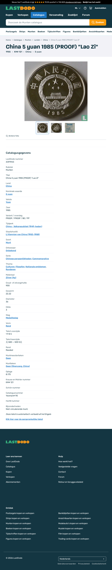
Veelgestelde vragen (67, 466)
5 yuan (38, 52)
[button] (90, 8)
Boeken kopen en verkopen (18, 528)
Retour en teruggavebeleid (70, 482)
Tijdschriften (54, 31)
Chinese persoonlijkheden (19, 258)
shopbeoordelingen (73, 2)
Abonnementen (13, 482)
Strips (22, 31)
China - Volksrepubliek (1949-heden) (24, 226)
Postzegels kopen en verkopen (20, 513)
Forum (86, 15)
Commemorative (40, 258)
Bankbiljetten (79, 31)
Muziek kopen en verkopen (70, 528)
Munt (8, 242)
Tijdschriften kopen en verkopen (21, 534)
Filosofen (20, 266)
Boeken (41, 31)
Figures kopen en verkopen (18, 539)
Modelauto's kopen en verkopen (73, 523)
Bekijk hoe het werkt (91, 2)
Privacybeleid (84, 564)
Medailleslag (12, 318)
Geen (8, 358)
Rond (8, 326)
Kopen (9, 15)
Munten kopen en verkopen (18, 523)
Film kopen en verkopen (69, 534)
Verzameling (56, 15)
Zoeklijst (73, 15)
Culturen (10, 266)
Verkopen (23, 15)
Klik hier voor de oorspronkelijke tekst (24, 419)
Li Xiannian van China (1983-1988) (23, 234)
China (28, 52)
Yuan (8, 202)
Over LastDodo (13, 461)
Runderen (11, 269)
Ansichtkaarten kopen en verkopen (74, 518)
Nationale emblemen (36, 266)
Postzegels (11, 31)
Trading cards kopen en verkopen (73, 539)
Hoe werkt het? (65, 461)
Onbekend (11, 250)
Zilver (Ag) (11, 277)
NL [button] (76, 8)
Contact (62, 472)
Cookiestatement (99, 564)
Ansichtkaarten (96, 31)
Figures (67, 31)
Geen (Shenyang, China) (18, 366)
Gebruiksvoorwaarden (67, 564)
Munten (31, 31)
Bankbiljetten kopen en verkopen (73, 513)
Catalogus (38, 15)
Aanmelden (100, 8)
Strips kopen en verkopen (17, 518)
